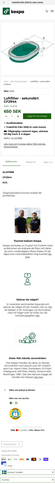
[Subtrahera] (6, 116)
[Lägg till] (18, 116)
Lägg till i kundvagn (37, 116)
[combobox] (27, 472)
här (37, 315)
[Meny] (52, 11)
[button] (47, 11)
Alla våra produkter (19, 81)
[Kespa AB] (13, 11)
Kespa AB (5, 451)
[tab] (11, 162)
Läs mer (38, 377)
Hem (6, 81)
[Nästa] (49, 162)
